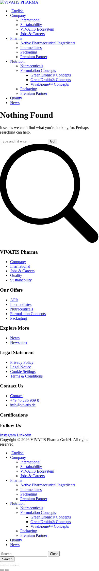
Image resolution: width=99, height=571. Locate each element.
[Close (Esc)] (2, 565)
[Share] (7, 565)
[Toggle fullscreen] (12, 565)
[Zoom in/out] (17, 565)
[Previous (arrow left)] (2, 570)
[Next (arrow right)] (7, 570)
